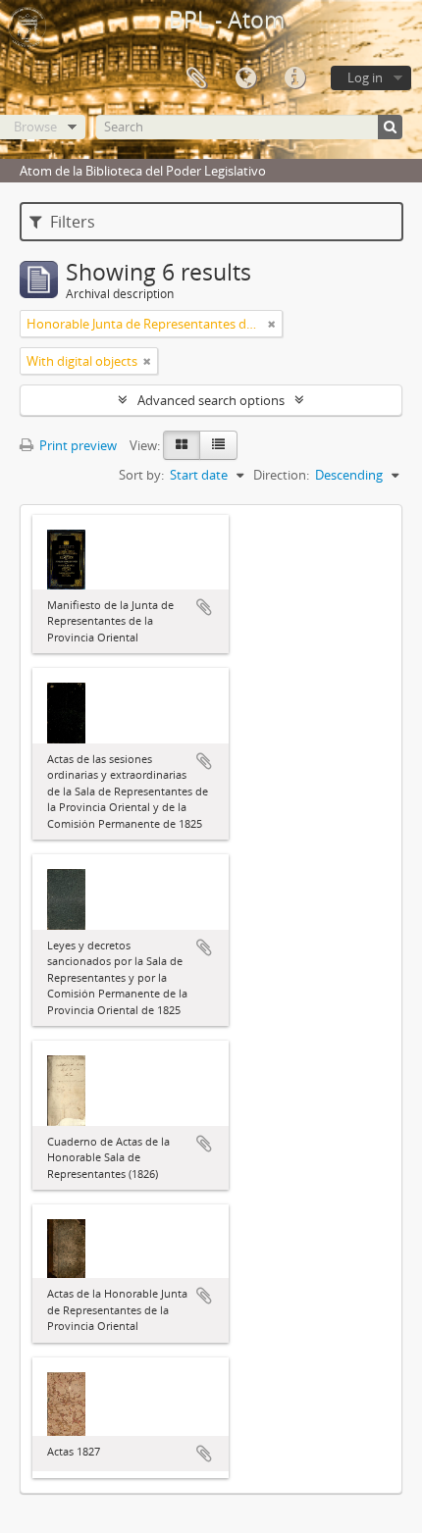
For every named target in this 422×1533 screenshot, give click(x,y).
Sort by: (141, 475)
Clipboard (196, 78)
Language (245, 78)
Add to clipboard (204, 607)
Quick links (294, 78)
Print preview (76, 445)
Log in (365, 77)
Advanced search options (211, 400)
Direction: (281, 475)
